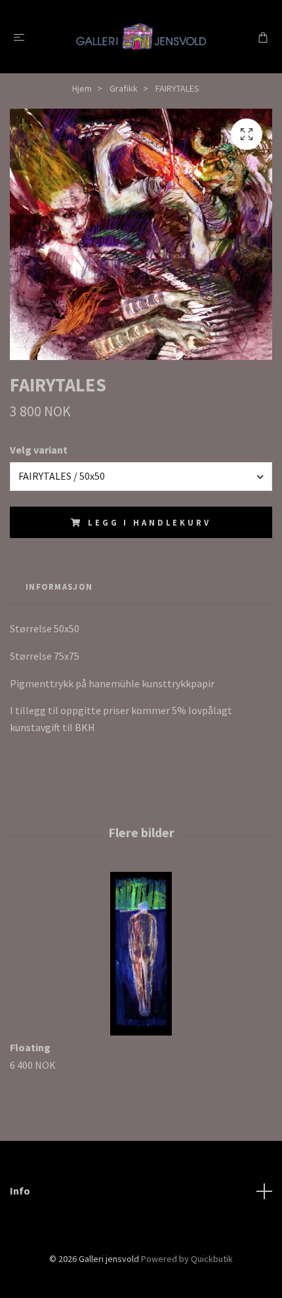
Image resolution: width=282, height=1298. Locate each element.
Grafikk (124, 88)
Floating (30, 1047)
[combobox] (141, 476)
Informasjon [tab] (59, 586)
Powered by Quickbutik (187, 1259)
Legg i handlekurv (149, 522)
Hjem (82, 88)
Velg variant (39, 449)
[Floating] (141, 954)
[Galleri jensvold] (141, 36)
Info (20, 1190)
